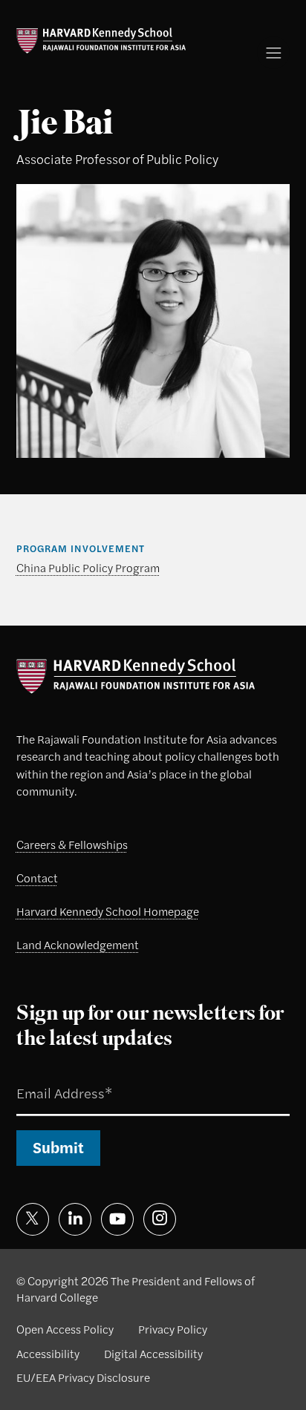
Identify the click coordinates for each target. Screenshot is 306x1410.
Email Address (44, 1075)
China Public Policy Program (88, 568)
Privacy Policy (172, 1329)
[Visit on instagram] (159, 1219)
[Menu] (273, 53)
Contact (37, 878)
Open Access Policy (65, 1329)
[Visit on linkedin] (75, 1219)
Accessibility (47, 1353)
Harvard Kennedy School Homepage (107, 911)
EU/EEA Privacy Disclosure (83, 1377)
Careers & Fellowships (72, 844)
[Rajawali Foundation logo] (101, 40)
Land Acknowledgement (77, 945)
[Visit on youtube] (117, 1219)
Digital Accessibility (153, 1353)
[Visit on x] (32, 1219)
